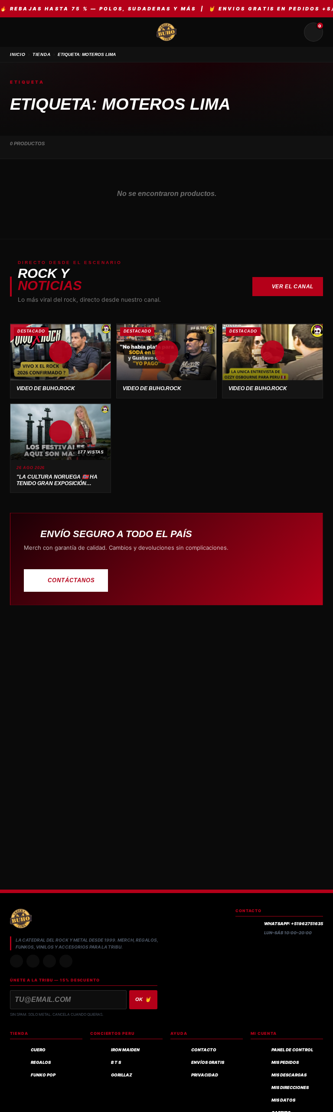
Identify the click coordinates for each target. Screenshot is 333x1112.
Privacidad (204, 1075)
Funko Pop (43, 1075)
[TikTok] (32, 961)
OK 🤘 (143, 999)
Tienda (42, 54)
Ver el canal (292, 287)
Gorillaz (121, 1075)
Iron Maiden (125, 1049)
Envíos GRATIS (207, 1062)
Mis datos (283, 1100)
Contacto (203, 1049)
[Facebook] (49, 961)
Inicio (18, 54)
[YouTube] (65, 961)
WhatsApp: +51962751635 (293, 923)
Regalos (41, 1062)
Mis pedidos (285, 1062)
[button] (60, 352)
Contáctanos (71, 580)
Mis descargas (289, 1075)
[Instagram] (16, 961)
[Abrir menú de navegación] (19, 32)
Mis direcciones (290, 1087)
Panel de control (292, 1049)
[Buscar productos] (292, 32)
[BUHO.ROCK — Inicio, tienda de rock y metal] (166, 32)
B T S (116, 1062)
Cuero (38, 1049)
